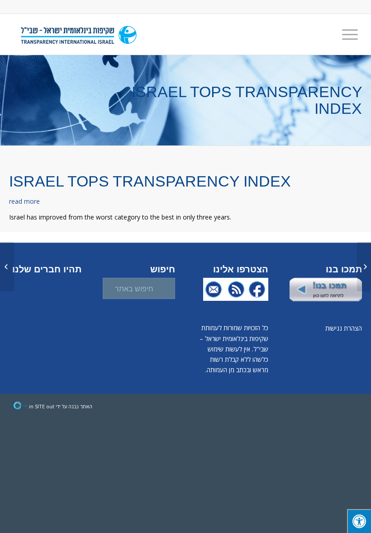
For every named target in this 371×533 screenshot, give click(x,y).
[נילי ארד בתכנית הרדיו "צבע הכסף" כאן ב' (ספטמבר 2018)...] (364, 266)
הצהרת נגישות (343, 328)
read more (24, 201)
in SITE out (41, 406)
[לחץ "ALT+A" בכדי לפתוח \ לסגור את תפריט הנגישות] (359, 521)
